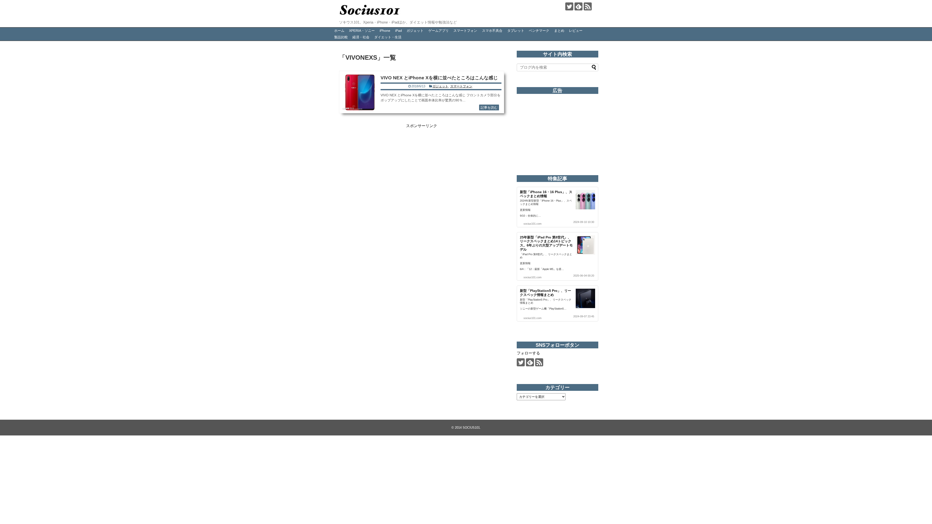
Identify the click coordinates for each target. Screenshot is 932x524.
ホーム (339, 31)
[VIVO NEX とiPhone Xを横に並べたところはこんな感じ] (360, 92)
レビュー (575, 31)
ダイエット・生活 (387, 37)
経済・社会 (360, 37)
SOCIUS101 (471, 427)
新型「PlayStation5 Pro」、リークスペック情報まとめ (545, 293)
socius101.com (532, 223)
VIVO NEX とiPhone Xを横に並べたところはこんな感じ (439, 77)
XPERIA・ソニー (362, 31)
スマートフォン (465, 31)
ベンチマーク (539, 31)
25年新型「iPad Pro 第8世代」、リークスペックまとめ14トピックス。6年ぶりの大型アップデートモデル (546, 243)
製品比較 (341, 37)
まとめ (559, 31)
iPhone (385, 31)
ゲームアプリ (438, 31)
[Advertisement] (421, 162)
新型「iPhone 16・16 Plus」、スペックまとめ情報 (546, 194)
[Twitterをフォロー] (569, 6)
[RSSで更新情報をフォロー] (588, 6)
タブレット (515, 31)
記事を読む (489, 107)
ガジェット (415, 31)
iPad (398, 31)
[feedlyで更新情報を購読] (578, 6)
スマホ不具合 (492, 31)
